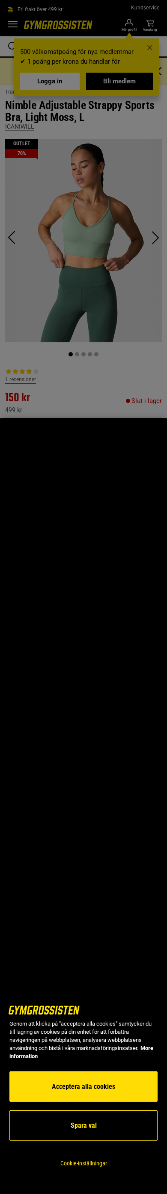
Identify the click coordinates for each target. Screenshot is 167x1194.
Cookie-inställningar (83, 1163)
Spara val (84, 1125)
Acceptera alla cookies (83, 1086)
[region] (83, 806)
